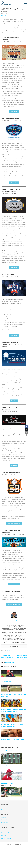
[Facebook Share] (26, 426)
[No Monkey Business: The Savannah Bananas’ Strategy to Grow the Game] (14, 703)
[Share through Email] (26, 432)
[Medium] (16, 646)
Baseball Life (6, 5)
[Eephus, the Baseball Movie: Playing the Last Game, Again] (14, 688)
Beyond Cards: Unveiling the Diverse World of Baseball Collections (13, 725)
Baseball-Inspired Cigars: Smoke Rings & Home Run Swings (12, 740)
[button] (26, 3)
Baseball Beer (4, 822)
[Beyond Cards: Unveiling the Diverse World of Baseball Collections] (14, 718)
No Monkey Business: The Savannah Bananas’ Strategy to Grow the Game (13, 710)
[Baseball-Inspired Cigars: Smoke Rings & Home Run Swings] (14, 732)
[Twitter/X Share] (26, 429)
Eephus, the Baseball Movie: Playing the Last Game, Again (13, 695)
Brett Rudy (4, 15)
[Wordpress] (17, 646)
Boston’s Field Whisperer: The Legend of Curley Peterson (12, 680)
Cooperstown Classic (7, 783)
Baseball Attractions (6, 838)
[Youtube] (14, 646)
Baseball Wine (4, 820)
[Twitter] (12, 646)
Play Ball (9, 650)
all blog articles (10, 662)
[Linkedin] (10, 646)
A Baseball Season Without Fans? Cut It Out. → (21, 657)
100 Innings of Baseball (7, 750)
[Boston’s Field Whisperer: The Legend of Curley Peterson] (14, 673)
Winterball (4, 766)
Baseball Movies (5, 807)
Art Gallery (3, 817)
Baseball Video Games (6, 809)
